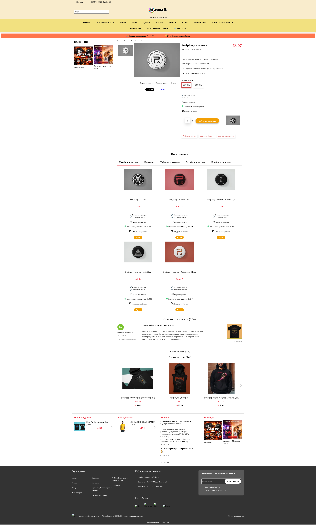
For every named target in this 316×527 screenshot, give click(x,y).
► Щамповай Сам (105, 23)
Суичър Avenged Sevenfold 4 (138, 398)
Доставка (149, 162)
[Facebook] (236, 2)
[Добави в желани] (240, 104)
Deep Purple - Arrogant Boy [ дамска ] (97, 423)
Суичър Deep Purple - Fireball (221, 398)
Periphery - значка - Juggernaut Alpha (179, 272)
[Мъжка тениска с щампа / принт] (122, 426)
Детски (146, 23)
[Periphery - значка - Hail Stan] (138, 252)
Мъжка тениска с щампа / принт (142, 423)
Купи (138, 237)
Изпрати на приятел (146, 83)
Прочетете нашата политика (131, 516)
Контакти (181, 28)
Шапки (159, 23)
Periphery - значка (138, 200)
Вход (74, 488)
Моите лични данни (236, 516)
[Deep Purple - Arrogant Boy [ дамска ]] (79, 426)
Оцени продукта (161, 83)
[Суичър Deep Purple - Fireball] (221, 378)
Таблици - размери (170, 162)
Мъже (123, 23)
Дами (134, 23)
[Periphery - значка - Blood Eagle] (221, 179)
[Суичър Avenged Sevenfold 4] (137, 378)
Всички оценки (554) (179, 351)
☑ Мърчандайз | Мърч (157, 28)
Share (151, 89)
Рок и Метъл (134, 40)
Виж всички (164, 462)
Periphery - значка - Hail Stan (138, 272)
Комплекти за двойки (222, 23)
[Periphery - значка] (157, 76)
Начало (86, 23)
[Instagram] (240, 2)
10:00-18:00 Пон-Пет (154, 487)
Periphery (143, 40)
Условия (95, 478)
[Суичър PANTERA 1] (179, 378)
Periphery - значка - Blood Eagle (221, 200)
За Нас (74, 483)
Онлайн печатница (99, 495)
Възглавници (200, 23)
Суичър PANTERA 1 (180, 398)
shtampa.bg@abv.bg (152, 477)
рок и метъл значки (226, 136)
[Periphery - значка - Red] (179, 179)
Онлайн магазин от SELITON (158, 522)
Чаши (185, 23)
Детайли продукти (195, 162)
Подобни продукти (128, 162)
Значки (172, 23)
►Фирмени (135, 28)
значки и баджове (207, 136)
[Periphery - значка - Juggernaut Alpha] (179, 252)
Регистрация (77, 493)
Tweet (163, 89)
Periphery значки (189, 136)
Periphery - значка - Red (179, 200)
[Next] (111, 57)
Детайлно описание (221, 162)
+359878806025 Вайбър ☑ (100, 2)
